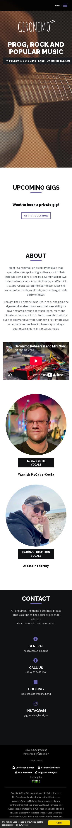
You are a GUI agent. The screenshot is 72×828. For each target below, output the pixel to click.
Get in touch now (36, 215)
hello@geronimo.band (36, 650)
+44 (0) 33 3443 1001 (36, 672)
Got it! (59, 822)
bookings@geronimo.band (36, 693)
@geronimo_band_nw (36, 715)
